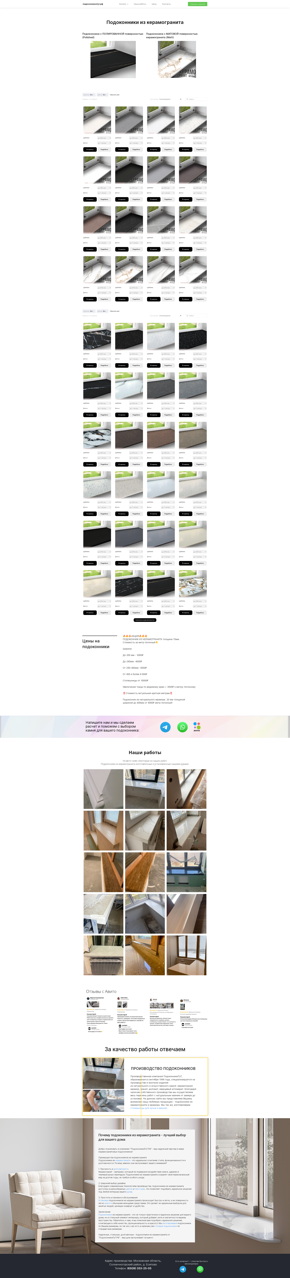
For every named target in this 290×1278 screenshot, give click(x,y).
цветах (129, 1189)
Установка (103, 1200)
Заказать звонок (197, 4)
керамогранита (122, 1160)
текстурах (140, 1189)
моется (108, 1203)
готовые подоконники (166, 1226)
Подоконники (105, 1214)
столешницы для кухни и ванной (148, 1108)
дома (129, 1192)
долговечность (121, 1169)
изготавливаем (170, 1223)
